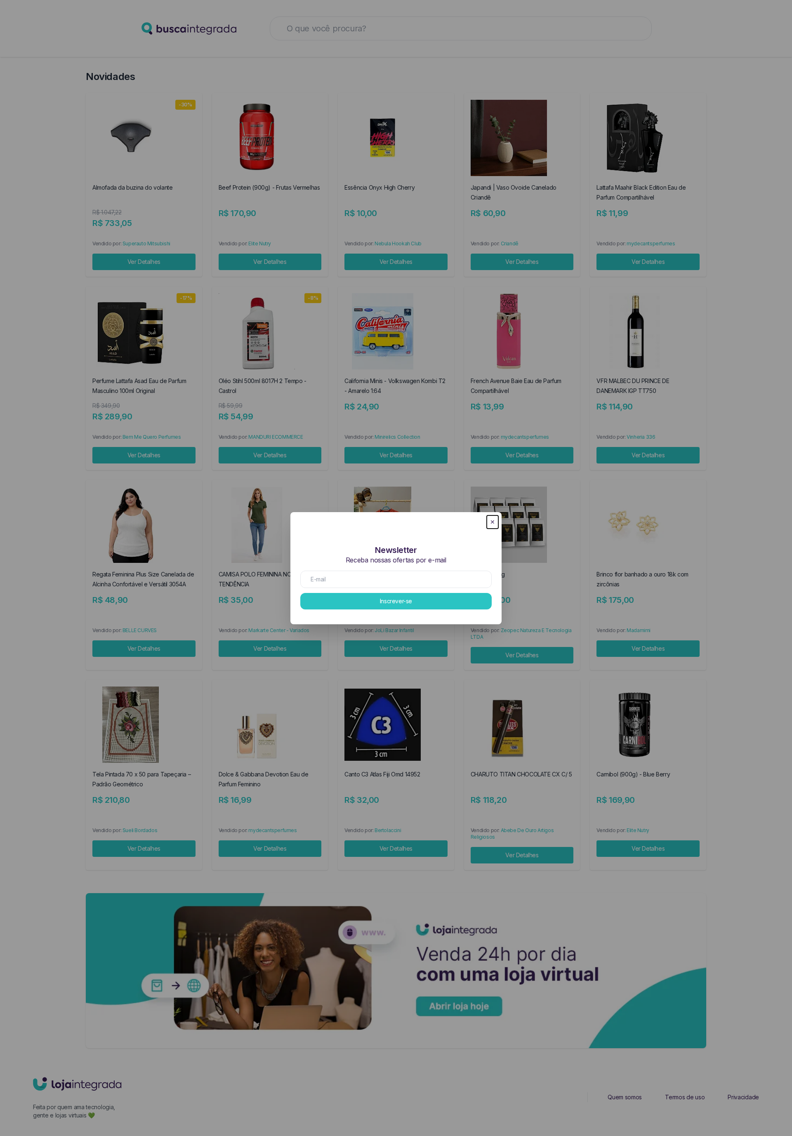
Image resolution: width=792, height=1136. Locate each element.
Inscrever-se (396, 600)
